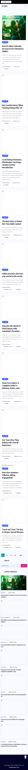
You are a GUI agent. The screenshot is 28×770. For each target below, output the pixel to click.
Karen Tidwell (6, 287)
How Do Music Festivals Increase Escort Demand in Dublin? (13, 49)
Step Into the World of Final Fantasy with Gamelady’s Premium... (11, 328)
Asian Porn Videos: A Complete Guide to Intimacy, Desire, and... (11, 385)
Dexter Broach (7, 456)
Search (24, 565)
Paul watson (6, 121)
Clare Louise (6, 182)
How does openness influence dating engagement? (10, 475)
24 (21, 555)
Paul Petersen (6, 66)
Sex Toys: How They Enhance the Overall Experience (10, 442)
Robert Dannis (6, 545)
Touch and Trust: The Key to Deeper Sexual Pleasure (13, 530)
